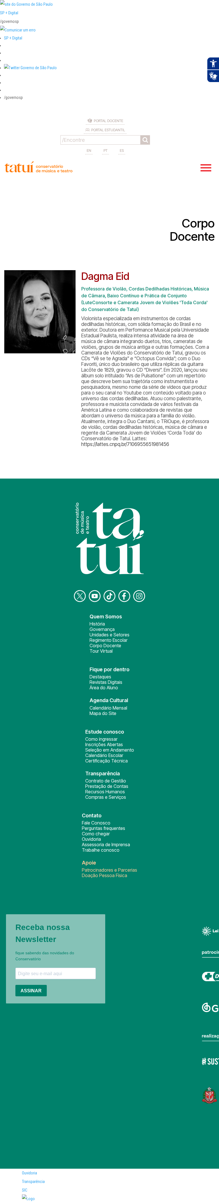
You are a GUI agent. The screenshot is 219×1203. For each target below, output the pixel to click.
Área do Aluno (104, 687)
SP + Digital (9, 13)
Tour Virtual (101, 651)
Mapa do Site (103, 713)
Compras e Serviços (105, 797)
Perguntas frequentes (103, 828)
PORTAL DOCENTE (108, 120)
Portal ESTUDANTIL (108, 130)
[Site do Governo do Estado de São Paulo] (26, 4)
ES (122, 150)
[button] (30, 67)
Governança (102, 629)
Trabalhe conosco (100, 850)
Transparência (33, 1181)
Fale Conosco (96, 823)
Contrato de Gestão (105, 781)
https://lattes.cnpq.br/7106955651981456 (125, 444)
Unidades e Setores (109, 635)
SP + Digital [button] (13, 38)
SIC (24, 1190)
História (97, 624)
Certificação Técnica (106, 761)
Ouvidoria (91, 839)
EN (89, 150)
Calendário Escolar (104, 755)
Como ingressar (101, 739)
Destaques (100, 677)
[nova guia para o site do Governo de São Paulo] (18, 30)
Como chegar (96, 833)
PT (106, 150)
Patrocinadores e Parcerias (109, 870)
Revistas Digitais (106, 682)
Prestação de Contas (106, 786)
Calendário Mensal (108, 708)
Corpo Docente (105, 645)
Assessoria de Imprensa (106, 844)
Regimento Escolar (108, 640)
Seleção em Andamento (109, 750)
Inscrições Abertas (104, 744)
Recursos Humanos (105, 791)
